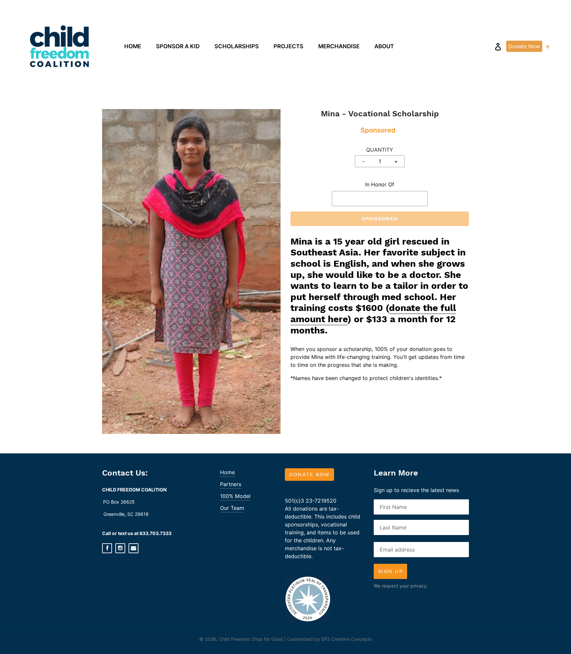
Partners (230, 484)
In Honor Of (379, 184)
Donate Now (309, 474)
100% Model (235, 496)
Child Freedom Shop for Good (251, 639)
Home (227, 472)
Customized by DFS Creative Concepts (329, 639)
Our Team (232, 508)
